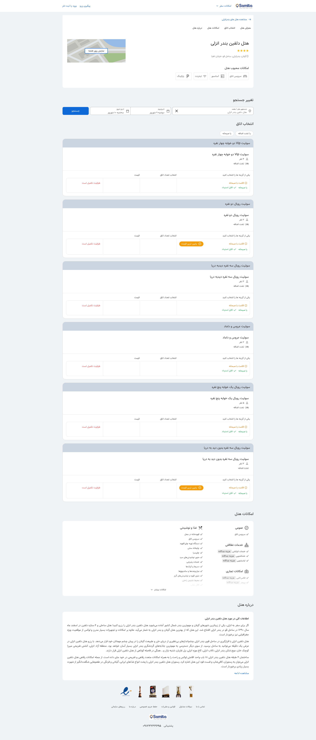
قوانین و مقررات (168, 706)
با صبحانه (227, 133)
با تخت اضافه (244, 133)
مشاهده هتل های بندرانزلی (234, 19)
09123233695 (152, 726)
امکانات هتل (213, 28)
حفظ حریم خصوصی (148, 706)
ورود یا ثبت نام (70, 6)
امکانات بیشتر (159, 589)
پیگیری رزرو (85, 6)
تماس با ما (200, 706)
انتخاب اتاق (229, 28)
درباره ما (132, 706)
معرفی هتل (245, 28)
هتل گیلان (169, 630)
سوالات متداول (185, 706)
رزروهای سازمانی (118, 706)
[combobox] (130, 111)
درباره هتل (197, 28)
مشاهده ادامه (241, 673)
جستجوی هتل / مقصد (239, 109)
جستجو (76, 111)
